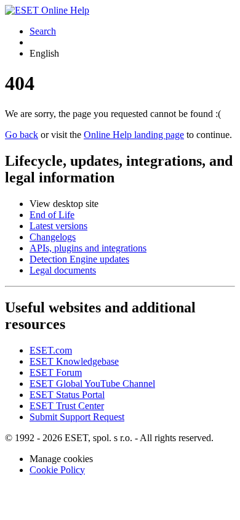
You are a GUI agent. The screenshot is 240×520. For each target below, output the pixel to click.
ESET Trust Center (67, 405)
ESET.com (51, 350)
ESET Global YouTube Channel (92, 383)
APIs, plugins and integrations (88, 248)
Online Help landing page (134, 134)
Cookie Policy (57, 470)
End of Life (52, 214)
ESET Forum (56, 372)
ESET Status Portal (67, 394)
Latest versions (58, 226)
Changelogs (53, 237)
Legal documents (63, 270)
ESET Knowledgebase (74, 361)
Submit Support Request (77, 417)
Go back (21, 134)
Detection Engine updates (79, 259)
